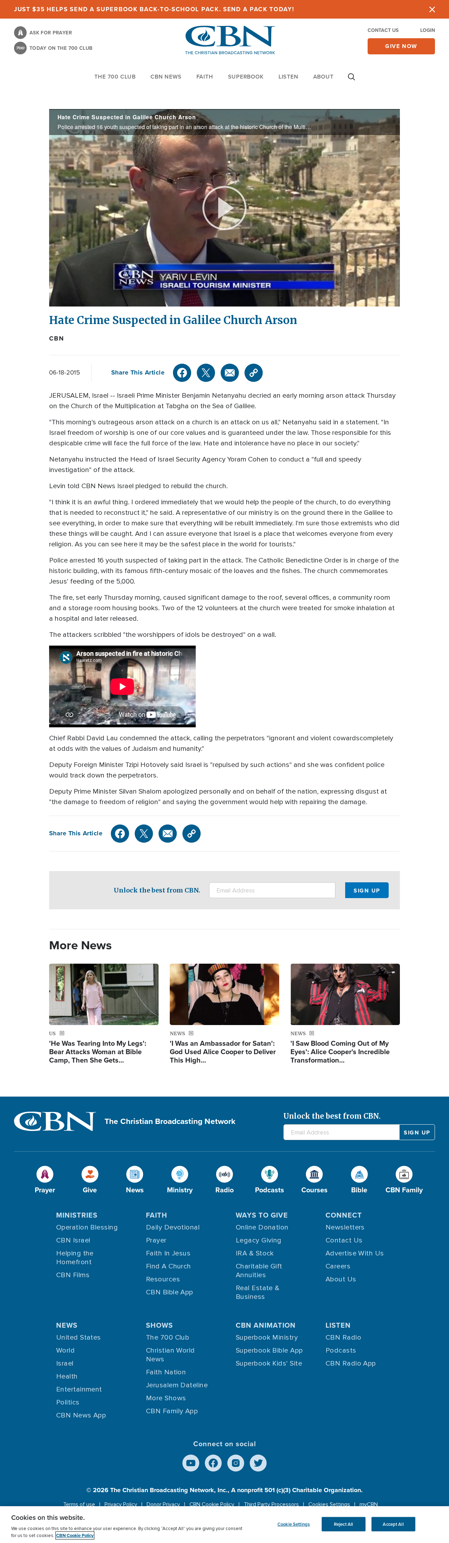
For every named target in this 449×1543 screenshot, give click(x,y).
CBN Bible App (169, 1292)
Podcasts (341, 1350)
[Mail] (230, 373)
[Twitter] (206, 373)
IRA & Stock (255, 1253)
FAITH (204, 77)
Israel (65, 1363)
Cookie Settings (293, 1524)
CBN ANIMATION (266, 1325)
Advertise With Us (355, 1253)
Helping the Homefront (75, 1257)
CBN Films (72, 1275)
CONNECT (344, 1215)
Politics (68, 1402)
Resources (163, 1279)
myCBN (369, 1504)
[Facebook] (182, 373)
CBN (56, 338)
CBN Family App (172, 1411)
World (65, 1350)
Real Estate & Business (258, 1292)
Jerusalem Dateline (177, 1385)
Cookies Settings (329, 1504)
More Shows (166, 1398)
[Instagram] (235, 1463)
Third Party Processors (271, 1504)
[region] (224, 1524)
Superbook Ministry (267, 1337)
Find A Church (168, 1266)
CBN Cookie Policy (211, 1504)
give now (401, 46)
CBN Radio (343, 1337)
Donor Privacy (163, 1504)
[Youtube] (190, 1463)
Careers (338, 1266)
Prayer (156, 1240)
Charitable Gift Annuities (259, 1270)
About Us (341, 1279)
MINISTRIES (77, 1215)
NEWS (67, 1325)
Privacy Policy (121, 1504)
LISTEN (289, 77)
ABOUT (323, 77)
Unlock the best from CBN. (157, 890)
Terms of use (79, 1504)
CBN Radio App (351, 1363)
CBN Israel (73, 1240)
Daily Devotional (173, 1227)
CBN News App (81, 1415)
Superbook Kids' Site (269, 1363)
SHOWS (159, 1325)
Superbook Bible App (269, 1350)
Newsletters (345, 1227)
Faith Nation (166, 1372)
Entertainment (79, 1389)
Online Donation (262, 1227)
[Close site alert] (432, 9)
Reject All (343, 1524)
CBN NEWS (165, 77)
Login (427, 30)
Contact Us (383, 30)
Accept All (393, 1524)
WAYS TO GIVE (262, 1215)
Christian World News (170, 1354)
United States (78, 1337)
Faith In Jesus (168, 1253)
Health (67, 1376)
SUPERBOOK (246, 77)
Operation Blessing (87, 1227)
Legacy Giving (259, 1240)
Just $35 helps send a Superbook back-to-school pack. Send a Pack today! (154, 9)
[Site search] (351, 80)
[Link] (253, 373)
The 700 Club (115, 77)
